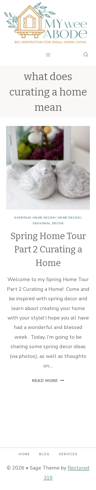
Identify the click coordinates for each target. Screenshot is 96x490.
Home (24, 454)
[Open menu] (48, 55)
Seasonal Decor (48, 223)
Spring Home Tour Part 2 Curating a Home (48, 249)
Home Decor (69, 218)
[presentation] (48, 168)
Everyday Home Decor (34, 218)
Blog (44, 454)
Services (68, 454)
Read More (48, 381)
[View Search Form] (86, 55)
